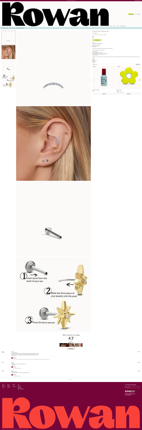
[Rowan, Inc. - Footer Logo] (71, 413)
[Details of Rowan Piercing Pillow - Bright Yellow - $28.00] (129, 78)
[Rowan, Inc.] (55, 14)
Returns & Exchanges (20, 388)
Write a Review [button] (71, 348)
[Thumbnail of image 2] (8, 52)
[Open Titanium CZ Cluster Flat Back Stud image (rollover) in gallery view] (53, 143)
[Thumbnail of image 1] (8, 38)
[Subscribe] (138, 387)
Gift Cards (8, 387)
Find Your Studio (97, 40)
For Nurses (3, 387)
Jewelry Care (19, 386)
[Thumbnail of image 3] (8, 66)
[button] (94, 33)
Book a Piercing (131, 14)
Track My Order (19, 387)
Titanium (92, 37)
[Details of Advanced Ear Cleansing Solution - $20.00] (104, 78)
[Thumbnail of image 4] (8, 81)
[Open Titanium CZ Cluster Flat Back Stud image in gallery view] (53, 68)
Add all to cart (138, 64)
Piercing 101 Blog (14, 386)
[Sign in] (137, 14)
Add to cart (104, 93)
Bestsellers (8, 386)
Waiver (3, 386)
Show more (70, 379)
